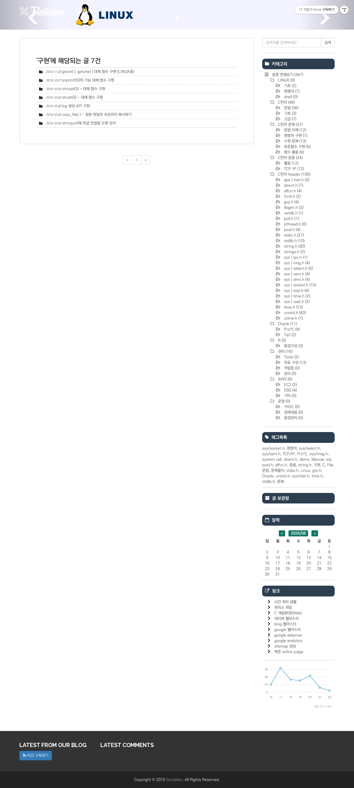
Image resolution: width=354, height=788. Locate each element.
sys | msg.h (296, 263)
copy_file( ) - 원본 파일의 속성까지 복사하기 (97, 114)
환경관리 (293, 418)
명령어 (291, 91)
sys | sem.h (296, 274)
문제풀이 (277, 470)
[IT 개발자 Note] (43, 11)
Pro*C (291, 329)
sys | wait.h (296, 301)
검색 (327, 42)
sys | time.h (296, 296)
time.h (293, 307)
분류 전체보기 (287, 75)
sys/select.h (309, 448)
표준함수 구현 (297, 146)
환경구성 (293, 346)
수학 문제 (294, 141)
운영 (283, 401)
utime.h (293, 318)
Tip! (289, 335)
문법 (290, 108)
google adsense (288, 635)
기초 (289, 86)
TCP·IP (293, 169)
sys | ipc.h (295, 257)
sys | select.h (298, 268)
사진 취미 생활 (285, 602)
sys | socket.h (299, 285)
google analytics (288, 641)
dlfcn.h (292, 191)
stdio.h (293, 235)
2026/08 (298, 533)
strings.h (294, 252)
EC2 (290, 385)
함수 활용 (293, 152)
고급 (289, 119)
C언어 (286, 102)
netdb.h (293, 213)
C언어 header (293, 174)
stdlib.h (293, 241)
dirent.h (293, 185)
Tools (291, 357)
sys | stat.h (296, 290)
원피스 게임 (283, 607)
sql (328, 459)
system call (272, 459)
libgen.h (293, 207)
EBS (290, 390)
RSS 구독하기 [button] (37, 755)
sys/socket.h (273, 448)
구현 (317, 465)
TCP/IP (289, 454)
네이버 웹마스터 (286, 618)
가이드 (291, 407)
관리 (284, 351)
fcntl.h (292, 196)
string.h (294, 246)
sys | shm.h (296, 279)
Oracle (287, 324)
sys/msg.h (318, 454)
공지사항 (85, 11)
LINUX (286, 80)
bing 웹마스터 (285, 624)
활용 (290, 163)
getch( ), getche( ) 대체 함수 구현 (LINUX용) (98, 71)
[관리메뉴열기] (344, 10)
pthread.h (294, 224)
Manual (317, 459)
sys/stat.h (300, 476)
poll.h (291, 218)
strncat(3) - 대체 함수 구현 (83, 89)
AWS (284, 379)
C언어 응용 (290, 158)
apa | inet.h (296, 180)
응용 (292, 465)
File (330, 465)
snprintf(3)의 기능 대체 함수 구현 (88, 80)
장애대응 (293, 412)
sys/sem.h (271, 454)
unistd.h (294, 313)
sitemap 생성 (285, 646)
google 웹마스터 (287, 629)
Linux (305, 470)
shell (290, 97)
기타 (289, 396)
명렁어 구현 (295, 135)
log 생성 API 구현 (76, 106)
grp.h (291, 202)
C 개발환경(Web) (288, 613)
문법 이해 (294, 130)
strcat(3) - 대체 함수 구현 (82, 97)
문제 (280, 481)
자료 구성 (294, 362)
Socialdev (174, 779)
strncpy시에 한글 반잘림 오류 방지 (89, 123)
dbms (304, 459)
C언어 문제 (290, 124)
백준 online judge (288, 652)
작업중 (291, 368)
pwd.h (291, 230)
